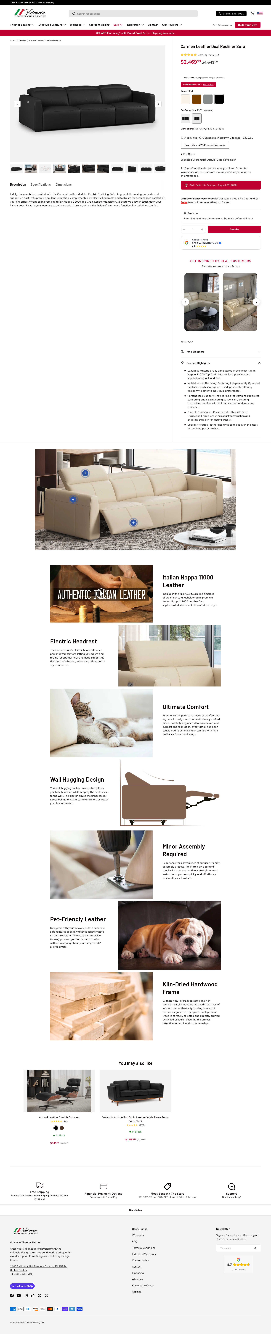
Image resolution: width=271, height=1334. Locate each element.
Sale (116, 24)
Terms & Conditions (143, 1247)
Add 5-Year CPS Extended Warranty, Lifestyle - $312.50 (218, 137)
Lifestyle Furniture (50, 24)
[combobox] (133, 13)
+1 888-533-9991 (21, 1273)
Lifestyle (22, 41)
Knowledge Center (143, 1285)
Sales (184, 202)
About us (137, 1279)
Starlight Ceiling (99, 24)
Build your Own (247, 25)
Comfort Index (140, 1260)
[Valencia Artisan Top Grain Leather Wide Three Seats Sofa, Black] (135, 1091)
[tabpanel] (87, 199)
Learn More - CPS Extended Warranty (205, 145)
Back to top (135, 1210)
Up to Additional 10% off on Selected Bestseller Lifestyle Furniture (46, 2)
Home (13, 41)
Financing (138, 1272)
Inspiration (133, 24)
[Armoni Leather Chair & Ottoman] (59, 1091)
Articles (136, 1291)
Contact (153, 24)
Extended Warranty (144, 1254)
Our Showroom (222, 25)
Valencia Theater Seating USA (31, 1322)
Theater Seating (20, 24)
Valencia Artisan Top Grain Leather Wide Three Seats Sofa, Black (135, 1119)
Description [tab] (18, 184)
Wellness (75, 24)
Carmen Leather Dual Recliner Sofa (45, 41)
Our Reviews (170, 24)
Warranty (138, 1235)
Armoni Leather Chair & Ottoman (59, 1117)
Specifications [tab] (41, 184)
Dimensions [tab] (64, 184)
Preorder (193, 213)
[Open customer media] (201, 302)
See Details (208, 84)
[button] (252, 13)
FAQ (134, 1241)
